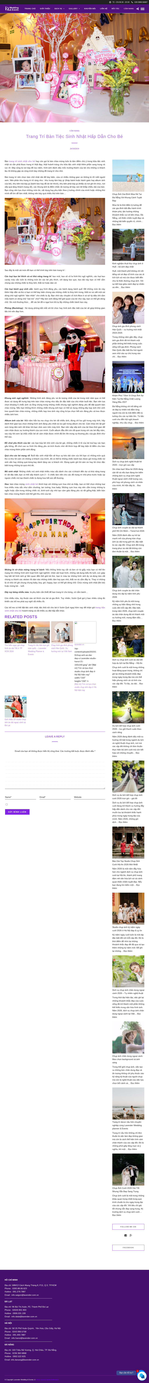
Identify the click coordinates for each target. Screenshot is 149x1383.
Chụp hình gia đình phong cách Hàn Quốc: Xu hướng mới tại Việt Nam (62, 648)
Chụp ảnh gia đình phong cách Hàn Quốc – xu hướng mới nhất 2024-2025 (127, 329)
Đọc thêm (116, 224)
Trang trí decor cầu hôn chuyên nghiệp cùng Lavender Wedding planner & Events (127, 1125)
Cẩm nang (129, 8)
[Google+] (131, 1235)
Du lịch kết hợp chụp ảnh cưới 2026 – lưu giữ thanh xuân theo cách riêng (126, 729)
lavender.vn (79, 644)
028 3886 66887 (141, 2)
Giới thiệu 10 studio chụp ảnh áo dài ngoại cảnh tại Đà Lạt (15, 722)
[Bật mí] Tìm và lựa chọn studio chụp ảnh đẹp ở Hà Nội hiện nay (85, 687)
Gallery (73, 8)
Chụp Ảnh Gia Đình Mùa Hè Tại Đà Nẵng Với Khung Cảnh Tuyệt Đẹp (127, 197)
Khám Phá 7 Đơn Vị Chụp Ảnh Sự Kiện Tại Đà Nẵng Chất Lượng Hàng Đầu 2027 (127, 398)
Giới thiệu (45, 8)
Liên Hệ (103, 8)
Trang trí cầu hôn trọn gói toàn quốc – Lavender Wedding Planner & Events (38, 649)
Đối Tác (115, 8)
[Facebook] (126, 1235)
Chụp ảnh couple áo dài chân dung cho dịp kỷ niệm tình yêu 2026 (126, 593)
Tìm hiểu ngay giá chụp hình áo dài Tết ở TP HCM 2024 (14, 648)
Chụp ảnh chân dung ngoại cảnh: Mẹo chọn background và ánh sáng (127, 1059)
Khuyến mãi (90, 8)
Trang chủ (30, 8)
